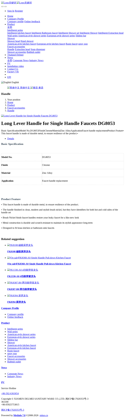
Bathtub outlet (14, 361)
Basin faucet (13, 350)
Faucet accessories (16, 108)
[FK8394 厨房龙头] (17, 295)
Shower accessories (16, 359)
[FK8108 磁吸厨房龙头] (20, 245)
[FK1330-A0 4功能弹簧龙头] (22, 270)
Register (19, 11)
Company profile (15, 314)
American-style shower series (21, 334)
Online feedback (15, 317)
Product (11, 105)
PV (3, 382)
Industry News (14, 376)
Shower (11, 342)
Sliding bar (12, 340)
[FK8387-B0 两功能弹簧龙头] (23, 282)
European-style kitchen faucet (21, 348)
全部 (9, 27)
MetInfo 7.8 (19, 415)
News (4, 367)
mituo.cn (44, 415)
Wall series (12, 331)
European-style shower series (21, 337)
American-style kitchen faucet (21, 345)
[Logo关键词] (62, 2)
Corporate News (15, 373)
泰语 (40, 87)
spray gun (12, 353)
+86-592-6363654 (10, 393)
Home (10, 16)
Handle (10, 110)
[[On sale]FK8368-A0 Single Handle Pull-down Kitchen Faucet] (39, 257)
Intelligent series (15, 329)
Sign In (10, 11)
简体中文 (25, 87)
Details (10, 138)
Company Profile (10, 308)
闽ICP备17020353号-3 (12, 410)
